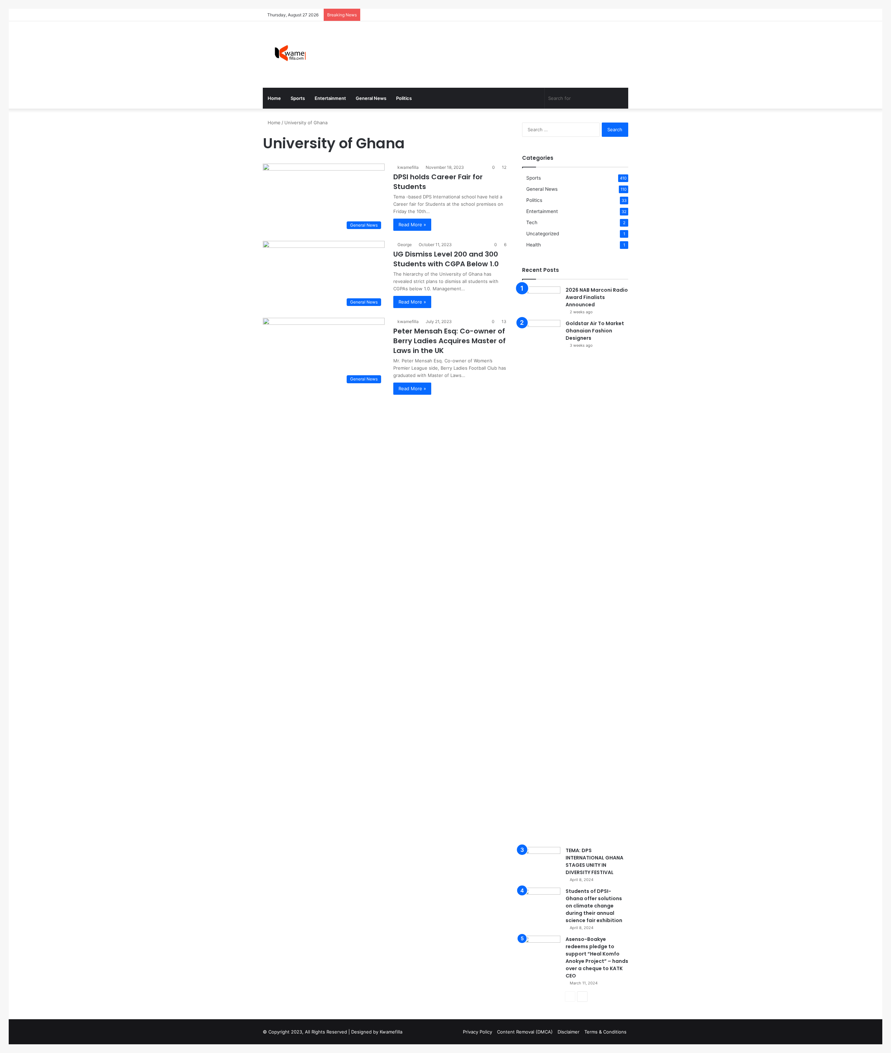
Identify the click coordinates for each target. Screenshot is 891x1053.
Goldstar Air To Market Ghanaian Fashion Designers (595, 330)
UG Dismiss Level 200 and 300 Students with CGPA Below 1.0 (446, 259)
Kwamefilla (391, 1032)
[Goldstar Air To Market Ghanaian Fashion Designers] (541, 581)
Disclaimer (568, 1032)
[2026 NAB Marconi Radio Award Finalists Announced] (541, 299)
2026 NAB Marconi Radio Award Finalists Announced (597, 297)
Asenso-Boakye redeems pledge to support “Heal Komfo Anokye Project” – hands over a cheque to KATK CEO (597, 957)
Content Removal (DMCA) (525, 1032)
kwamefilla (408, 167)
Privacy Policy (477, 1032)
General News (371, 98)
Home (274, 98)
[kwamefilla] (290, 54)
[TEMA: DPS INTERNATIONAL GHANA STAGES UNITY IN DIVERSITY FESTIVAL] (541, 860)
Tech (531, 222)
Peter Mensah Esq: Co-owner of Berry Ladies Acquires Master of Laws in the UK (449, 340)
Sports (298, 98)
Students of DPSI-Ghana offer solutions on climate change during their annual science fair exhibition (594, 906)
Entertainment (330, 98)
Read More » (412, 224)
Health (533, 244)
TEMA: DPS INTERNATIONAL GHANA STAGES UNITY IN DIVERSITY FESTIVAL (594, 861)
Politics (404, 98)
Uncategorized (542, 233)
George (404, 244)
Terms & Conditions (605, 1032)
